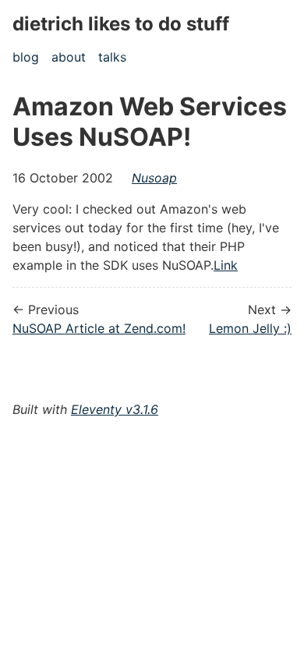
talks (112, 57)
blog (25, 57)
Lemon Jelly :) (250, 328)
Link (226, 265)
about (68, 57)
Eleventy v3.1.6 (114, 409)
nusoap (154, 178)
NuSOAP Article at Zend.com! (99, 328)
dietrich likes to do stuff (120, 23)
